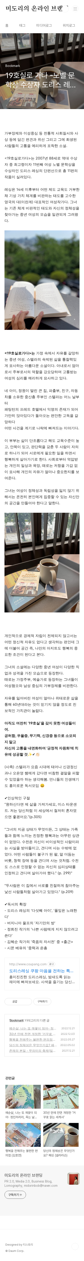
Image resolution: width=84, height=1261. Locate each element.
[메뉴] (75, 8)
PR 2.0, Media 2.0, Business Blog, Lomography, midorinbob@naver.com (31, 1183)
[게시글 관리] (27, 1001)
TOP (75, 1246)
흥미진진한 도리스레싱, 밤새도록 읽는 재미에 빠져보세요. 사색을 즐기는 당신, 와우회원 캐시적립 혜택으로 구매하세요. (41, 979)
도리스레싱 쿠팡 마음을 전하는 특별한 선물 (41, 971)
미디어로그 (44, 25)
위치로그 (69, 25)
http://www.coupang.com (28, 964)
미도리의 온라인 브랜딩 (37, 9)
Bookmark (17, 1020)
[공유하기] (21, 1001)
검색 (65, 9)
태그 (22, 25)
